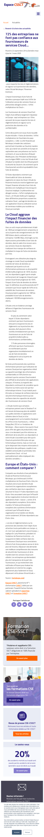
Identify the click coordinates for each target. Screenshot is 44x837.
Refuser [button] (27, 832)
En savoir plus (22, 658)
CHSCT (19, 585)
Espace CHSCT (11, 582)
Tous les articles (22, 733)
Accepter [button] (17, 832)
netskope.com (18, 578)
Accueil (5, 22)
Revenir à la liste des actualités (18, 28)
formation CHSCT (20, 593)
